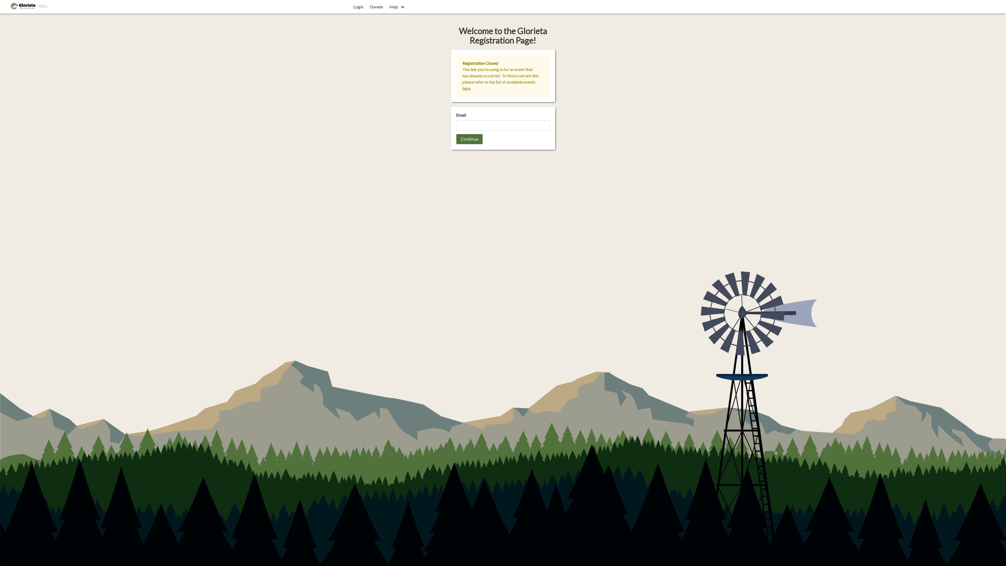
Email (461, 114)
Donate (376, 6)
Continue (469, 139)
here (466, 88)
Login (358, 6)
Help (393, 6)
